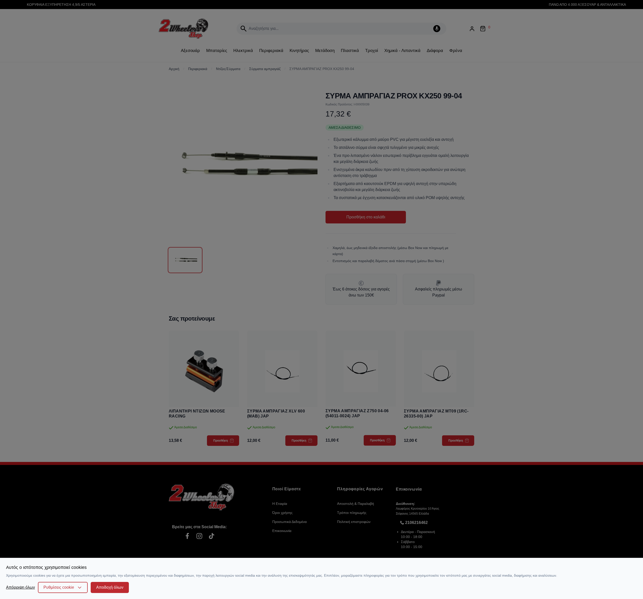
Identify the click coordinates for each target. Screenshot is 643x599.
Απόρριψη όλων (20, 587)
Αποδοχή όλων (109, 587)
